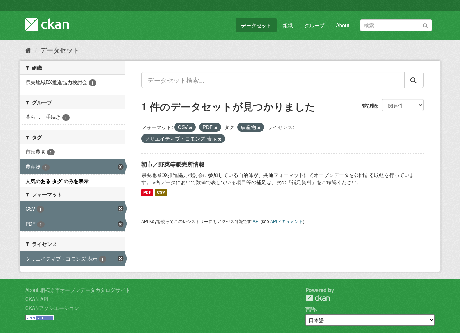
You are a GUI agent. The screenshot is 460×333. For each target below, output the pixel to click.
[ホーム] (28, 49)
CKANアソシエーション (52, 307)
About (342, 25)
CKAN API (36, 298)
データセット (256, 25)
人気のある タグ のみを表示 (57, 180)
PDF (147, 192)
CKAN (317, 298)
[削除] (190, 127)
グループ (314, 25)
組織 (288, 25)
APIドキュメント (286, 221)
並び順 (369, 105)
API (256, 221)
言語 (310, 309)
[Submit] (425, 25)
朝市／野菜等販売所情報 (172, 164)
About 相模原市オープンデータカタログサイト (77, 289)
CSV (161, 192)
